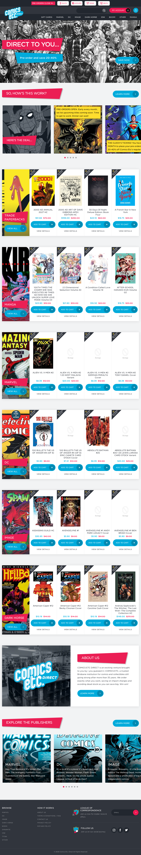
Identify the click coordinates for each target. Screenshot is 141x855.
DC (3, 816)
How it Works (45, 808)
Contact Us (42, 819)
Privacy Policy (44, 823)
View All (12, 228)
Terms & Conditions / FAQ (49, 816)
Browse (7, 808)
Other (5, 840)
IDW (4, 833)
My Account (118, 10)
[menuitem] (46, 17)
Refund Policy (44, 826)
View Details (43, 231)
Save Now (124, 60)
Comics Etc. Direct (66, 852)
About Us (41, 812)
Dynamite (6, 829)
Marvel (5, 812)
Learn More (123, 94)
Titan (4, 836)
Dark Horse (7, 823)
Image (4, 819)
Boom (4, 826)
